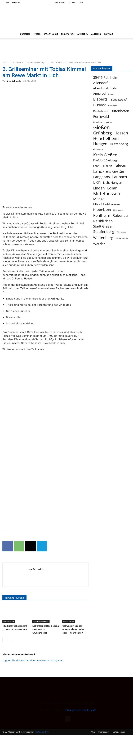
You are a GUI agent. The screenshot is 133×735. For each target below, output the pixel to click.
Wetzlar (99, 244)
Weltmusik (121, 232)
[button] (126, 34)
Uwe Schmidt (14, 80)
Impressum (103, 731)
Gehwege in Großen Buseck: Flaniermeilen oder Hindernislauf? (73, 629)
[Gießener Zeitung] (63, 17)
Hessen (121, 133)
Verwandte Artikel (14, 597)
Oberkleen (118, 210)
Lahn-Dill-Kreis (102, 166)
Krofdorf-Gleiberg (105, 160)
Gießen (101, 127)
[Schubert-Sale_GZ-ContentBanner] (66, 49)
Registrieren (67, 34)
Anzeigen (96, 34)
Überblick (25, 34)
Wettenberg (103, 237)
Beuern (111, 94)
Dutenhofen (119, 111)
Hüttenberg (119, 144)
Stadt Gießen (103, 226)
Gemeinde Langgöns (102, 122)
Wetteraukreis (122, 238)
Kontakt (72, 2)
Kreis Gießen (105, 155)
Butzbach (112, 105)
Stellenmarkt (51, 34)
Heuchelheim (106, 138)
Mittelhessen (106, 193)
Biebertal (101, 99)
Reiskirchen (103, 221)
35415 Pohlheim (105, 77)
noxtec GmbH (41, 731)
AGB (93, 731)
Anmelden (82, 34)
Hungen (100, 144)
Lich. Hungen (112, 182)
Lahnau (120, 165)
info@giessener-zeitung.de (80, 710)
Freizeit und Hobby (35, 62)
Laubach (119, 177)
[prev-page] (4, 640)
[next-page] (10, 640)
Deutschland (100, 111)
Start (4, 62)
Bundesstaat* (119, 99)
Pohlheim (101, 215)
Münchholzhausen (106, 204)
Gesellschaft (8, 621)
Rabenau (120, 215)
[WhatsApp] (19, 546)
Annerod (99, 93)
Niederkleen (102, 209)
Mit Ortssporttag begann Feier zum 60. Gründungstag (45, 629)
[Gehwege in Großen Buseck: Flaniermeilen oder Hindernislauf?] (75, 614)
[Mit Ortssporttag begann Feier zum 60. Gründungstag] (45, 614)
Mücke (98, 199)
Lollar (112, 188)
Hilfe (81, 2)
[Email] (30, 546)
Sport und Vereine (40, 621)
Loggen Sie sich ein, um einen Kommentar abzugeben (32, 660)
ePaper (37, 34)
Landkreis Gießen (109, 171)
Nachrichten (17, 62)
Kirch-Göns (98, 149)
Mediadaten (60, 2)
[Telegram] (42, 546)
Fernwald (101, 116)
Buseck (99, 105)
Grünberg (102, 133)
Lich (97, 182)
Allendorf (100, 83)
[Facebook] (128, 2)
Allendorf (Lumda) (105, 88)
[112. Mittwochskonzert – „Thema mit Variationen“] (15, 614)
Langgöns (101, 177)
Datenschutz (119, 731)
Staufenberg (103, 231)
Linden (99, 188)
